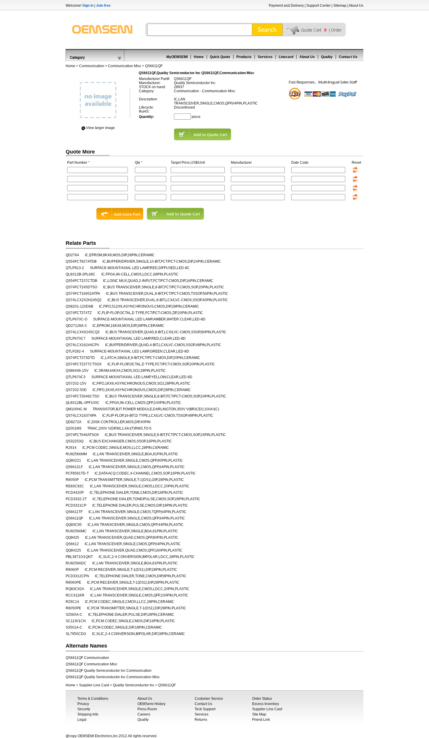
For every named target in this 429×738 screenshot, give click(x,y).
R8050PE (73, 608)
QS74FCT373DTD (80, 358)
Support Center (318, 6)
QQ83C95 (74, 525)
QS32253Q (74, 441)
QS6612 (72, 544)
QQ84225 (73, 550)
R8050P (72, 480)
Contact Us (348, 57)
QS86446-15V (77, 371)
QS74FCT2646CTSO (82, 396)
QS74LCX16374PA (81, 416)
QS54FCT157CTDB (81, 281)
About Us (356, 6)
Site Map (259, 714)
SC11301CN (76, 621)
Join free (103, 6)
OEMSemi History (151, 704)
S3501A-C (74, 627)
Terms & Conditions (92, 699)
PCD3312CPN (77, 576)
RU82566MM (76, 454)
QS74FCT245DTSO (81, 287)
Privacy (83, 704)
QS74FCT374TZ (79, 313)
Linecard (286, 57)
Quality (327, 57)
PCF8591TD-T (77, 473)
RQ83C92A (75, 589)
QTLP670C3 (76, 377)
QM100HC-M (76, 409)
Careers (143, 714)
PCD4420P (75, 493)
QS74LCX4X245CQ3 (83, 332)
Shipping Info (87, 714)
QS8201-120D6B (79, 306)
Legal (81, 720)
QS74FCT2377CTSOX (84, 364)
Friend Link (261, 720)
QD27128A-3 (76, 326)
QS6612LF (74, 467)
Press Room (147, 709)
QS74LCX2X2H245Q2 (84, 300)
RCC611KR (75, 595)
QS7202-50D (76, 390)
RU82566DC (76, 563)
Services (265, 57)
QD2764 (72, 255)
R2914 (71, 448)
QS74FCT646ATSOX (82, 435)
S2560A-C (74, 615)
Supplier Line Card (94, 685)
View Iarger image (100, 128)
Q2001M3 (73, 428)
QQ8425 (72, 537)
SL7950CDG (76, 634)
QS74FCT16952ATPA (83, 294)
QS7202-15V (76, 383)
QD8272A (73, 422)
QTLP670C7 (76, 338)
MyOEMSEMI (177, 57)
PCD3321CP (76, 505)
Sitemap (339, 6)
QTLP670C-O (76, 319)
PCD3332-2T (76, 499)
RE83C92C (75, 486)
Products (244, 57)
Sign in (87, 6)
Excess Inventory (265, 704)
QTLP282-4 (75, 351)
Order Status (262, 699)
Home (199, 57)
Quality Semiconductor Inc (133, 685)
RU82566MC (76, 531)
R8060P (72, 570)
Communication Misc (124, 66)
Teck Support (205, 709)
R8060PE (73, 582)
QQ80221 (73, 460)
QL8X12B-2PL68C (80, 274)
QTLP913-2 (75, 268)
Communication (91, 66)
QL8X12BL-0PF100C (83, 403)
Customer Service (209, 699)
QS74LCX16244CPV (82, 345)
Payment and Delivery (286, 6)
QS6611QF (74, 518)
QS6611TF (74, 512)
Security (83, 709)
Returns (201, 720)
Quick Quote (220, 57)
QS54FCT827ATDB (81, 261)
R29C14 (72, 602)
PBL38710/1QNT (79, 557)
